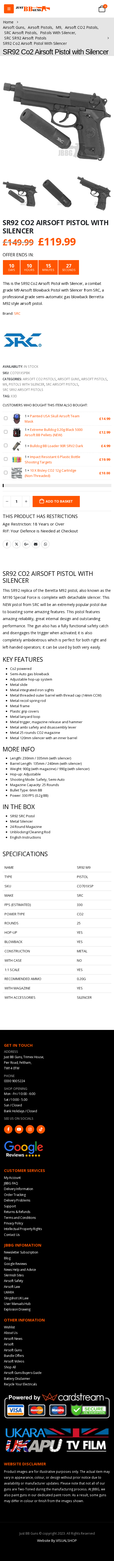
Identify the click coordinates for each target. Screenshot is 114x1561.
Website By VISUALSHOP (57, 1540)
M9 (5, 384)
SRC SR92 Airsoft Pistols (23, 389)
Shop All (10, 1367)
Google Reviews (15, 1263)
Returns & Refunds (17, 1212)
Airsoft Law (12, 1286)
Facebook (7, 544)
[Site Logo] (33, 9)
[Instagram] (30, 1129)
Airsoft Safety (13, 1281)
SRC (17, 313)
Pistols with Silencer (26, 384)
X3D (14, 396)
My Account (12, 1177)
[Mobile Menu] (9, 8)
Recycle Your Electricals (20, 1384)
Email (36, 544)
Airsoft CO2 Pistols (39, 379)
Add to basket (59, 501)
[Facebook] (8, 1129)
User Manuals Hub (17, 1303)
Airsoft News (13, 1338)
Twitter (16, 544)
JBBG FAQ (11, 1183)
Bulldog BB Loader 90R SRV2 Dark (56, 445)
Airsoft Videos (14, 1361)
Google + (26, 544)
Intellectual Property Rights (23, 1229)
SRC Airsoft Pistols (62, 384)
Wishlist (9, 1327)
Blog (7, 1258)
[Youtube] (19, 1129)
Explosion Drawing (17, 1309)
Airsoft (9, 1344)
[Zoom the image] (24, 1143)
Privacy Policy (13, 1223)
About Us (10, 1333)
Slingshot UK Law (16, 1298)
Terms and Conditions (20, 1217)
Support (10, 1206)
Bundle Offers (14, 1355)
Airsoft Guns (69, 379)
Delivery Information (18, 1189)
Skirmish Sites (14, 1275)
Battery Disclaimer (17, 1378)
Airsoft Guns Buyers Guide (23, 1372)
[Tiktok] (41, 1129)
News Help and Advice (20, 1269)
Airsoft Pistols (94, 379)
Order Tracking (15, 1194)
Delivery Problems (17, 1200)
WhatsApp (45, 544)
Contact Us (12, 1234)
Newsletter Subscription (21, 1252)
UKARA (9, 1292)
